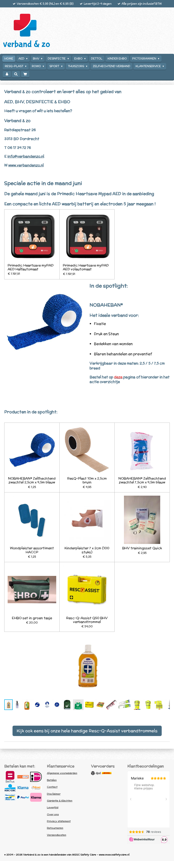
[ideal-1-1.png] (35, 776)
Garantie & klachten (59, 800)
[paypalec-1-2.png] (23, 797)
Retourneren (55, 828)
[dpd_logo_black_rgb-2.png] (95, 773)
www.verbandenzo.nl (26, 165)
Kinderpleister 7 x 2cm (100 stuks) (87, 550)
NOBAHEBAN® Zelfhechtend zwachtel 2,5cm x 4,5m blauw (32, 480)
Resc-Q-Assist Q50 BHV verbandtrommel (87, 620)
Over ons (53, 814)
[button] (166, 638)
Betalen (52, 780)
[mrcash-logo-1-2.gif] (10, 797)
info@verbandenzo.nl (25, 156)
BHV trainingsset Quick (142, 548)
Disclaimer (53, 794)
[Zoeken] (16, 74)
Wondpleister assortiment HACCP (32, 550)
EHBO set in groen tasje (32, 618)
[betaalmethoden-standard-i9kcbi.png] (35, 797)
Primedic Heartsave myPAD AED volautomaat (86, 267)
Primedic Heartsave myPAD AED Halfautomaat (30, 267)
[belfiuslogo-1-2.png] (10, 776)
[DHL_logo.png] (106, 773)
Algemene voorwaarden (62, 773)
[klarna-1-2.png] (23, 787)
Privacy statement (59, 821)
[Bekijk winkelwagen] (25, 74)
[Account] (7, 74)
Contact (52, 787)
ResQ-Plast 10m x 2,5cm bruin (87, 480)
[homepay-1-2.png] (23, 776)
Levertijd (52, 807)
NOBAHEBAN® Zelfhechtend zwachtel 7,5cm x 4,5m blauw (142, 480)
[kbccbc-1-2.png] (10, 787)
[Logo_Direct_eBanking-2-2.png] (35, 787)
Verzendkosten (56, 835)
